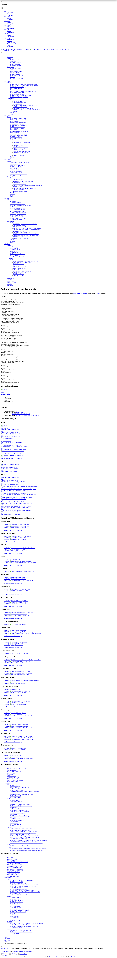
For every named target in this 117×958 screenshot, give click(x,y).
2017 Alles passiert (15, 906)
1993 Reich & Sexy (18, 145)
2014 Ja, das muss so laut (16, 207)
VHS (11, 114)
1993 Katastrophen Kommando (18, 122)
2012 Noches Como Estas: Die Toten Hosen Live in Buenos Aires (26, 923)
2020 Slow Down (14, 917)
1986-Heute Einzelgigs (16, 65)
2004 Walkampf (14, 807)
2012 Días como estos (15, 920)
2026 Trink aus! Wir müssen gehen (22, 262)
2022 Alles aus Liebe (15, 248)
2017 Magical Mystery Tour (17, 211)
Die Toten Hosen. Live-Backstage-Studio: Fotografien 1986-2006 (26, 850)
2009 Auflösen (14, 821)
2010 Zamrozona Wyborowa (17, 826)
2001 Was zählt (14, 800)
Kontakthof (10, 46)
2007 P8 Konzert (14, 169)
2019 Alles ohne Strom (16, 219)
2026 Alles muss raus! (18, 264)
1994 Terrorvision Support (16, 124)
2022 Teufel (16, 269)
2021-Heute (7, 33)
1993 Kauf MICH (17, 144)
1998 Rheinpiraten (15, 132)
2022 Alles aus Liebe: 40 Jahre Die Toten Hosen (25, 261)
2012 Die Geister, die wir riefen (21, 226)
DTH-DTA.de (4, 948)
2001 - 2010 (7, 25)
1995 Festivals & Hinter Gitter (17, 127)
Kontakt (3, 951)
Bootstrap (20, 956)
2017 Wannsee (14, 904)
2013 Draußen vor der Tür (16, 900)
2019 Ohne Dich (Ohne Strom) (18, 912)
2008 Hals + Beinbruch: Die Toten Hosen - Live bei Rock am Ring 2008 (28, 840)
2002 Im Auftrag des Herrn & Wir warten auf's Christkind (24, 831)
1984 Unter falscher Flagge (20, 102)
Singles (12, 112)
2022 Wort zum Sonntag (19, 266)
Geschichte (10, 12)
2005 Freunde (13, 814)
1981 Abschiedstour (15, 64)
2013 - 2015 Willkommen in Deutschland (20, 205)
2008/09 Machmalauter (16, 172)
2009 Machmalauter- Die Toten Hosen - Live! (24, 188)
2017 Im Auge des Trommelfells (18, 214)
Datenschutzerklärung (17, 951)
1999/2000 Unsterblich (16, 138)
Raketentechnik (28, 951)
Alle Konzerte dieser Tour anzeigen (13, 530)
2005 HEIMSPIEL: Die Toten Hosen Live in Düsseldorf (24, 837)
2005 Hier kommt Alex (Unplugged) (19, 811)
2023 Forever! (13, 251)
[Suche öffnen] (58, 53)
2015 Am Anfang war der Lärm (18, 208)
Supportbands (10, 39)
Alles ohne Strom (14, 933)
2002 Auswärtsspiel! (15, 164)
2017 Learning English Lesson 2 (21, 232)
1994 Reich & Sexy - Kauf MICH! (19, 125)
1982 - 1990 (7, 16)
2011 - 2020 (7, 29)
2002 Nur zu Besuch (15, 803)
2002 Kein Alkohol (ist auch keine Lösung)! (21, 806)
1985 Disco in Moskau (16, 88)
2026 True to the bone (18, 275)
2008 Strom (13, 817)
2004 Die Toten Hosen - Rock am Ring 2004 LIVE (23, 833)
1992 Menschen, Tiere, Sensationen (19, 119)
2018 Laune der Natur (15, 907)
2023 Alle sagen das (15, 249)
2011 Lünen (13, 201)
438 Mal (97, 293)
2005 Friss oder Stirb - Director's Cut (19, 834)
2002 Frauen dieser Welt (16, 801)
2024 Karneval (14, 252)
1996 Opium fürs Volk (19, 148)
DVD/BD (12, 194)
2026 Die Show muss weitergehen (22, 271)
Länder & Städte (11, 42)
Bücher (12, 197)
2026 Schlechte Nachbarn (19, 272)
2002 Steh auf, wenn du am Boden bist (20, 804)
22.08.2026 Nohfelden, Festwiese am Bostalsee (27, 415)
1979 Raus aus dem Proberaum (15, 60)
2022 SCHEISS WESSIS (19, 268)
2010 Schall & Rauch (15, 175)
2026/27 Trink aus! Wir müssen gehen (19, 256)
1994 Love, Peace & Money (20, 147)
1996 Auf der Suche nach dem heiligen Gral (16, 79)
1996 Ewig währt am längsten (17, 128)
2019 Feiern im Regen (15, 913)
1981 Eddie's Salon (15, 74)
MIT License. (51, 956)
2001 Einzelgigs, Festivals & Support (19, 162)
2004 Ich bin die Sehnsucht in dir (18, 810)
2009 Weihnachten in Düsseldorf (18, 174)
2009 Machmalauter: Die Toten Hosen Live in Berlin (23, 841)
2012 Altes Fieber (14, 899)
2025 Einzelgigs (14, 255)
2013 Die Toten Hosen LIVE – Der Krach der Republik (27, 228)
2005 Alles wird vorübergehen (17, 813)
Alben (11, 99)
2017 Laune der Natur (19, 231)
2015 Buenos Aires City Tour (17, 209)
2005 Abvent (13, 168)
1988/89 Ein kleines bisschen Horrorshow (20, 95)
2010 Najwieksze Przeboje (20, 191)
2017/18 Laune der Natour (17, 215)
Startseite (6, 937)
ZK (5, 11)
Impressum (8, 951)
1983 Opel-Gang (17, 101)
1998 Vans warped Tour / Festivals (19, 131)
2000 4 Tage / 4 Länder (16, 137)
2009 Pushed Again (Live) (16, 820)
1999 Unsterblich (17, 154)
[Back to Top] (1, 946)
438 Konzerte (19, 412)
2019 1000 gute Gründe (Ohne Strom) (19, 910)
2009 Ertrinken (14, 823)
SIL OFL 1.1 (72, 956)
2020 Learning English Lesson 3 (21, 238)
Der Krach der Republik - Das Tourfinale (20, 930)
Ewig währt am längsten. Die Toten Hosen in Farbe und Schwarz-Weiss (28, 848)
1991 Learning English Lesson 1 (18, 118)
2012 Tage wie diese (15, 202)
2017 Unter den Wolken (16, 903)
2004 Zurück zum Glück (19, 184)
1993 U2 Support (14, 121)
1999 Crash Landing (18, 155)
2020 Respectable (14, 916)
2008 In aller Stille (18, 187)
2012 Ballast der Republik (20, 225)
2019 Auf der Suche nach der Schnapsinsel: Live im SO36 (28, 235)
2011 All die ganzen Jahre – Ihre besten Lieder (25, 224)
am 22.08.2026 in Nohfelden (80, 293)
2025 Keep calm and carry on (17, 254)
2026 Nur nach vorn (18, 274)
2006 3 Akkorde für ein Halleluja (18, 838)
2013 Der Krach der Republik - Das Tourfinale (22, 924)
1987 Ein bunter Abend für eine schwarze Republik (23, 91)
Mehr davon (7, 38)
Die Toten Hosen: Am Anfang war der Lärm (21, 932)
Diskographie (10, 15)
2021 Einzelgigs (14, 246)
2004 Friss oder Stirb (18, 182)
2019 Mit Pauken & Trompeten (18, 218)
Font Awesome (58, 956)
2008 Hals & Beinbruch (16, 171)
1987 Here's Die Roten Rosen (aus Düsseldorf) (25, 105)
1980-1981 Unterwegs (15, 62)
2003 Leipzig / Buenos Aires (17, 165)
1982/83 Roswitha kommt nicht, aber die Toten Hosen (23, 84)
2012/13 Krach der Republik (17, 204)
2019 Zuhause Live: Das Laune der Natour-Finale (26, 234)
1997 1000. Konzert (15, 129)
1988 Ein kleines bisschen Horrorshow (23, 108)
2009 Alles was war (15, 818)
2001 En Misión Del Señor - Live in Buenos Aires (22, 828)
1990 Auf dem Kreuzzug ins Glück (19, 97)
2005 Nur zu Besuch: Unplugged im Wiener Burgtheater (27, 185)
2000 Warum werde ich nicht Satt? (19, 135)
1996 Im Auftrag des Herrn (20, 149)
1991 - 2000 (7, 21)
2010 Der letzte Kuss (15, 824)
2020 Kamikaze (14, 914)
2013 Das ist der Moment (16, 902)
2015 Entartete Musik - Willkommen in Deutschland (26, 229)
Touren (9, 14)
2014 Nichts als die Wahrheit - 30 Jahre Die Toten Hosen (24, 926)
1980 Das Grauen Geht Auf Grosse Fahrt (16, 72)
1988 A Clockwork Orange (17, 94)
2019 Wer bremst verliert (16, 216)
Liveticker (9, 45)
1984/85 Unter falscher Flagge (17, 87)
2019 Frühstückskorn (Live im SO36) (19, 909)
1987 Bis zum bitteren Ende (20, 107)
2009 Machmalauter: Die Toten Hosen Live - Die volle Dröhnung (26, 843)
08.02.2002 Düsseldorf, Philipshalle (21, 414)
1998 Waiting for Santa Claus (20, 152)
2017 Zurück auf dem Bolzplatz (18, 212)
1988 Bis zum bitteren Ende (17, 92)
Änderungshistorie (11, 43)
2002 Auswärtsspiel (18, 179)
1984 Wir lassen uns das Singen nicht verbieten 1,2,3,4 (24, 85)
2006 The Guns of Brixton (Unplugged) (20, 816)
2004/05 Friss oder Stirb (16, 167)
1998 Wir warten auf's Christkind (18, 134)
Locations (9, 41)
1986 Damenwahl (14, 89)
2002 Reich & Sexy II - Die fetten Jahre (23, 181)
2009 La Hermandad (18, 189)
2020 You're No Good (15, 919)
